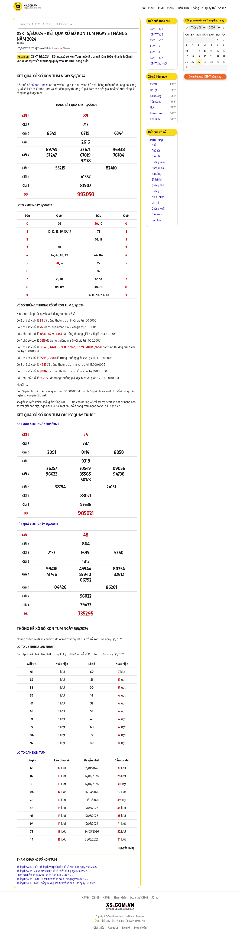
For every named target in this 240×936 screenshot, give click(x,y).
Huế (152, 107)
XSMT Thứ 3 (156, 34)
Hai (187, 34)
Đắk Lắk (156, 156)
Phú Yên (156, 150)
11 (192, 50)
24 (186, 61)
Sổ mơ (222, 8)
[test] (187, 28)
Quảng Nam (158, 162)
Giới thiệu (98, 927)
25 (193, 61)
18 (193, 56)
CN (223, 34)
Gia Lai (155, 202)
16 (224, 50)
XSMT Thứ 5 (156, 46)
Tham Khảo (120, 897)
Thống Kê (197, 8)
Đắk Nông (157, 214)
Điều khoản (140, 927)
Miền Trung (156, 140)
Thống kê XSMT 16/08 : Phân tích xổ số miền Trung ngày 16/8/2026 (52, 879)
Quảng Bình (158, 185)
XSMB (151, 8)
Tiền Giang (155, 101)
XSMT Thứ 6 (156, 52)
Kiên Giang (155, 95)
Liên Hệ (126, 927)
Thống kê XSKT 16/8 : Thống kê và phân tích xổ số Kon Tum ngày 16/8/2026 (56, 883)
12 (199, 50)
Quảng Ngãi (158, 208)
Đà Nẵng (156, 173)
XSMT (161, 8)
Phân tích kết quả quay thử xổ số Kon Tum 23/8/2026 (45, 875)
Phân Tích (183, 8)
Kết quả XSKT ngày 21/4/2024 (37, 524)
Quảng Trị (157, 191)
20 (205, 56)
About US (113, 927)
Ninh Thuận (158, 197)
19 (199, 56)
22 (218, 56)
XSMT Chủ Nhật (158, 63)
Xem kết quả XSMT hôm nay (205, 76)
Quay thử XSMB (139, 897)
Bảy (218, 34)
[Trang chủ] (144, 8)
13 (205, 50)
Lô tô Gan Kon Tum (31, 752)
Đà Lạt (153, 90)
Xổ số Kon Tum (36, 85)
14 (211, 50)
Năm (204, 34)
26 (198, 61)
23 (224, 56)
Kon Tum (155, 119)
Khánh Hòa (156, 113)
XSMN (170, 8)
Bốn (198, 34)
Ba (192, 34)
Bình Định (157, 179)
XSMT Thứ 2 (156, 28)
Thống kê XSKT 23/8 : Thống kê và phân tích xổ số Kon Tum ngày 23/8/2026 (57, 866)
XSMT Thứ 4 (156, 40)
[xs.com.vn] (27, 10)
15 (218, 50)
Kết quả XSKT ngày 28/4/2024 (38, 424)
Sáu (211, 34)
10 (187, 50)
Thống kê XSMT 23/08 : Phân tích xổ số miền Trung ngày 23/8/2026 (52, 871)
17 (187, 56)
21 (211, 56)
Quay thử (210, 8)
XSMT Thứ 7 (156, 57)
